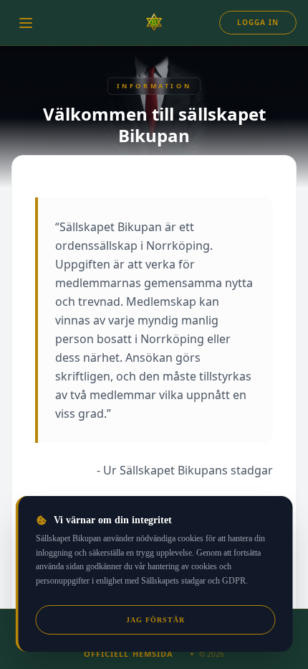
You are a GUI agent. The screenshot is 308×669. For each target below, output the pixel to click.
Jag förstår (155, 620)
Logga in (258, 22)
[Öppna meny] (25, 23)
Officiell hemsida (129, 654)
